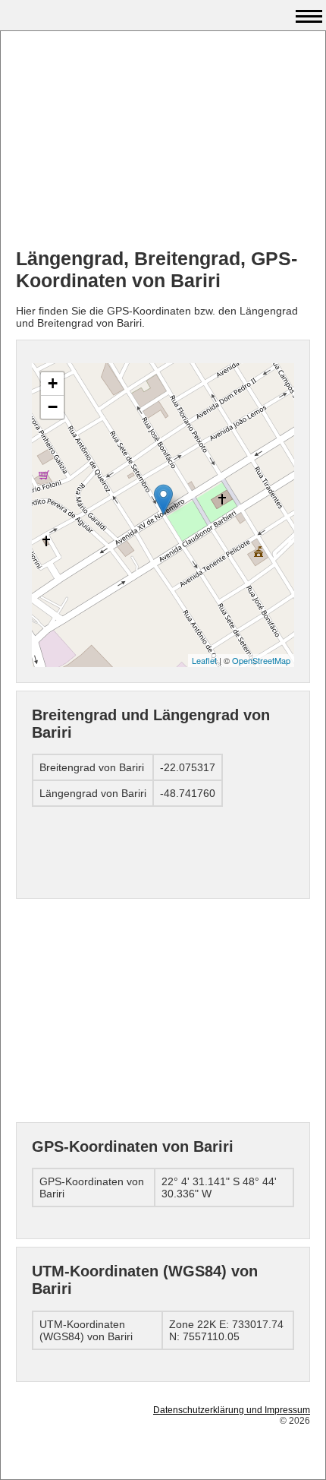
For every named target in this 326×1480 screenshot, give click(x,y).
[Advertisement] (163, 141)
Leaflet (204, 660)
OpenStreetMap (261, 660)
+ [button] (53, 383)
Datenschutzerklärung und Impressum (231, 1410)
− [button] (53, 406)
